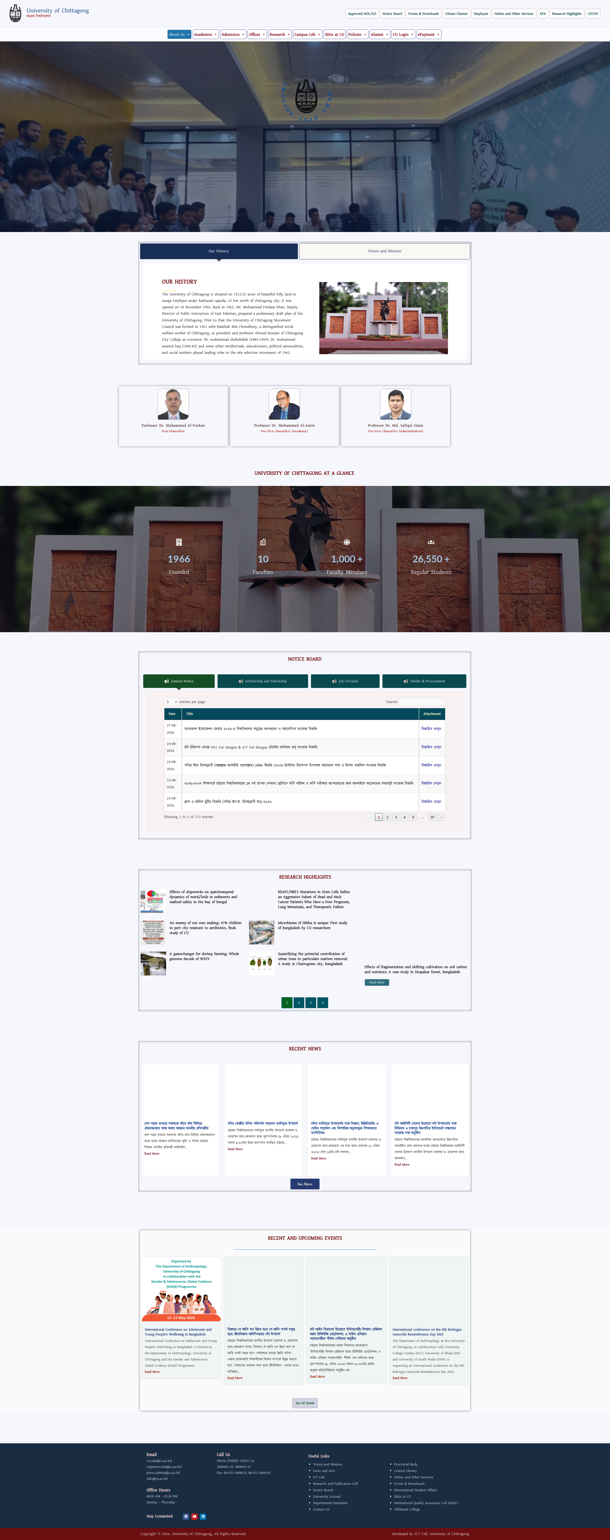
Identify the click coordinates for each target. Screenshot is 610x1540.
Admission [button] (230, 34)
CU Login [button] (400, 34)
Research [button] (277, 34)
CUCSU (593, 13)
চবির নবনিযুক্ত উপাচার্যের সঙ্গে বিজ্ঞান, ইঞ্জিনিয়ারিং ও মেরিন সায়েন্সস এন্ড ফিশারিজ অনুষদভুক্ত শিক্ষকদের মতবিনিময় (344, 1128)
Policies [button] (354, 34)
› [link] (441, 817)
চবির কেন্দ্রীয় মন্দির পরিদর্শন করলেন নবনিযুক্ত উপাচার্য (263, 1123)
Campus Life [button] (305, 34)
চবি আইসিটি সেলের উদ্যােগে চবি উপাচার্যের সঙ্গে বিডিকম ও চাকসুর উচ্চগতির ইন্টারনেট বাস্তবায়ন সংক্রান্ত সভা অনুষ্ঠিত (426, 1128)
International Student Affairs (415, 1490)
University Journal (327, 1496)
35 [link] (432, 817)
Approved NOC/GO (362, 13)
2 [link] (387, 817)
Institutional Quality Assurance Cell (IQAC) (426, 1502)
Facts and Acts (324, 1470)
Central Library (405, 1470)
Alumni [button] (377, 34)
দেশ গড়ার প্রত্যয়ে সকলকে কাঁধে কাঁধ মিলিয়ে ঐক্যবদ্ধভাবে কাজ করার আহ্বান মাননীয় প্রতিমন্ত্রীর (176, 1126)
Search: (392, 702)
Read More (377, 982)
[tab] (219, 251)
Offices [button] (254, 34)
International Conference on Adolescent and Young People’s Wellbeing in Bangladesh (178, 1332)
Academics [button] (203, 34)
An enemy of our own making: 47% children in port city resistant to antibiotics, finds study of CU (206, 928)
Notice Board (392, 13)
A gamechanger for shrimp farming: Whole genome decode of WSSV (204, 956)
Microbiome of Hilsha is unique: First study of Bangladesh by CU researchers (312, 925)
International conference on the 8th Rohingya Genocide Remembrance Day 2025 (427, 1332)
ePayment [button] (426, 34)
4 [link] (405, 817)
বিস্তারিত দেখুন (431, 729)
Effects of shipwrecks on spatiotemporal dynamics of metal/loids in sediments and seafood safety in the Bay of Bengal (203, 897)
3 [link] (396, 817)
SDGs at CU (334, 34)
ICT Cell (319, 1477)
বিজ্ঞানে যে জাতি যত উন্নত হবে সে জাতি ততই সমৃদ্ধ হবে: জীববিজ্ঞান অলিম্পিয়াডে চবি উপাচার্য (261, 1332)
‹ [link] (370, 817)
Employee (481, 13)
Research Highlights (567, 13)
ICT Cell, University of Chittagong (442, 1534)
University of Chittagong (57, 10)
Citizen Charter (456, 13)
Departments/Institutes (330, 1502)
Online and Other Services (514, 13)
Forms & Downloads (423, 13)
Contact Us (321, 1509)
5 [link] (413, 817)
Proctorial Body (406, 1464)
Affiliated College (407, 1509)
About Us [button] (177, 34)
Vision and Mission (327, 1464)
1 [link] (379, 817)
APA (543, 13)
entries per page (192, 702)
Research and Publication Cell (335, 1483)
